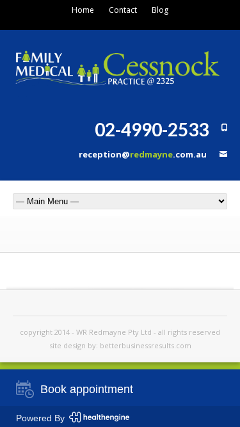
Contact (123, 9)
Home (83, 9)
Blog (160, 9)
